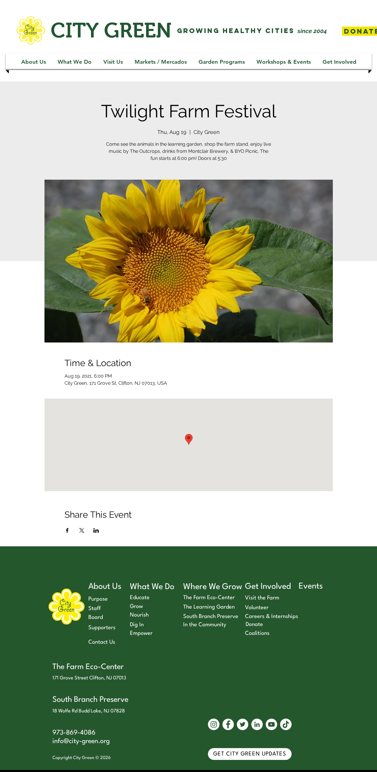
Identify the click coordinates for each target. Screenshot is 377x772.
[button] (33, 61)
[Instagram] (213, 724)
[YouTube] (271, 724)
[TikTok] (286, 724)
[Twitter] (242, 724)
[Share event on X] (82, 530)
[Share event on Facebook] (67, 530)
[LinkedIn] (257, 724)
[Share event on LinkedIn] (96, 530)
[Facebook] (228, 724)
